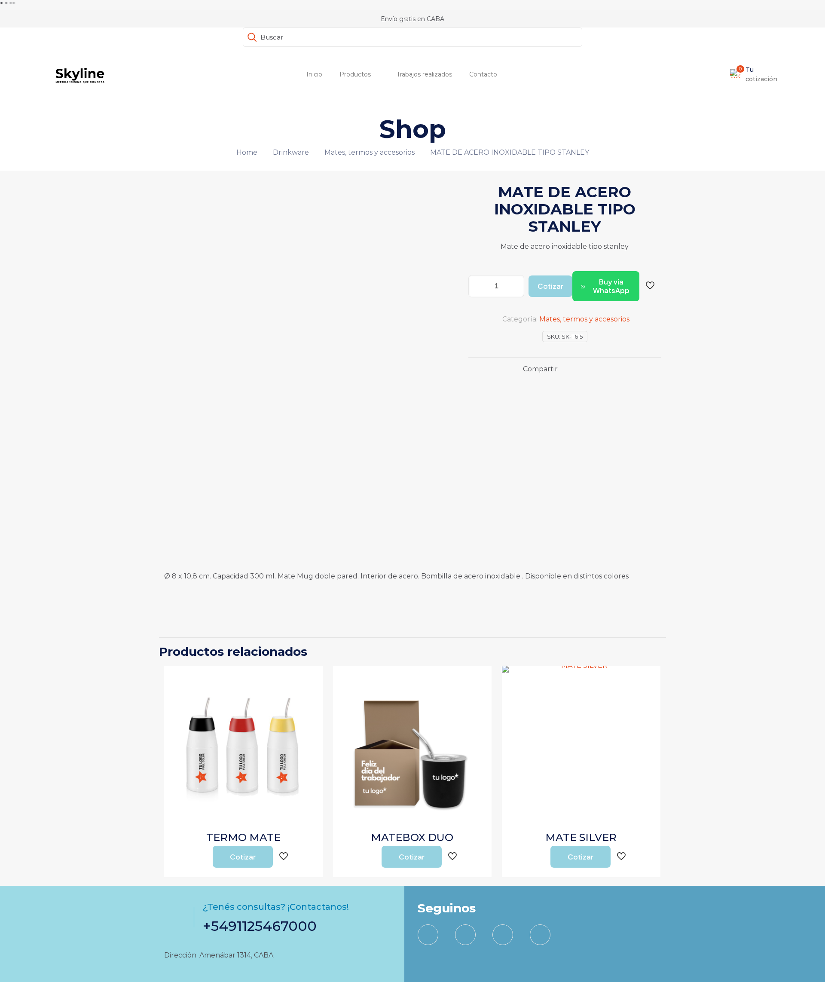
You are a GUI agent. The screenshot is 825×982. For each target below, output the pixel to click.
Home (246, 152)
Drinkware (291, 152)
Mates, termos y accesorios (369, 152)
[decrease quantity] (478, 286)
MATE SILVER (581, 837)
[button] (605, 286)
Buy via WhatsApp (611, 286)
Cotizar (550, 286)
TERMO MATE (243, 837)
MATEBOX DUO (412, 837)
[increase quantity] (514, 286)
